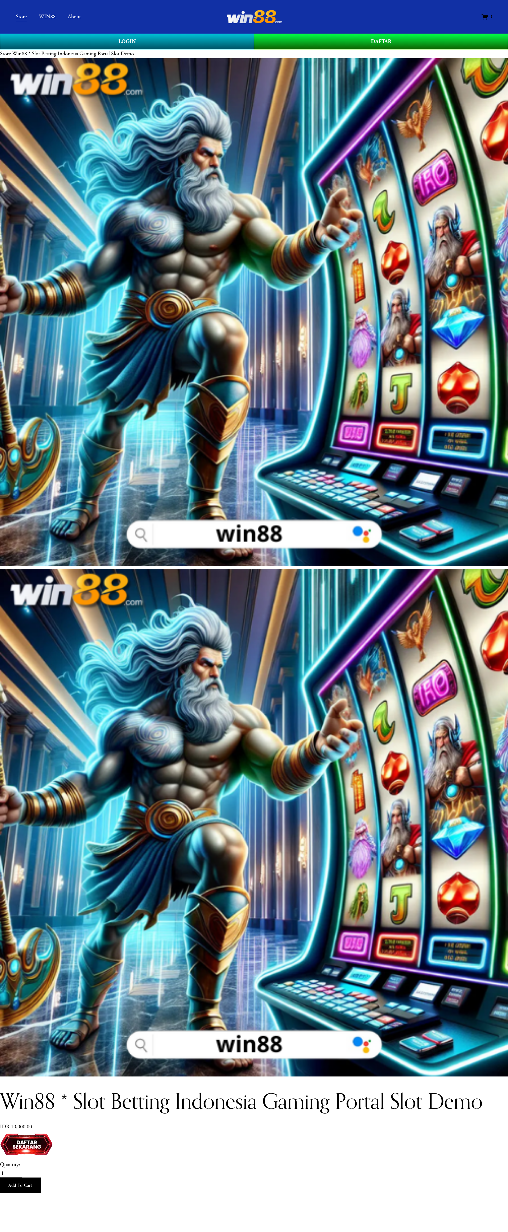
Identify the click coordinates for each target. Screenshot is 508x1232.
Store (5, 53)
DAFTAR (381, 41)
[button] (20, 1185)
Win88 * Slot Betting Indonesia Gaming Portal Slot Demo (73, 53)
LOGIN (127, 41)
